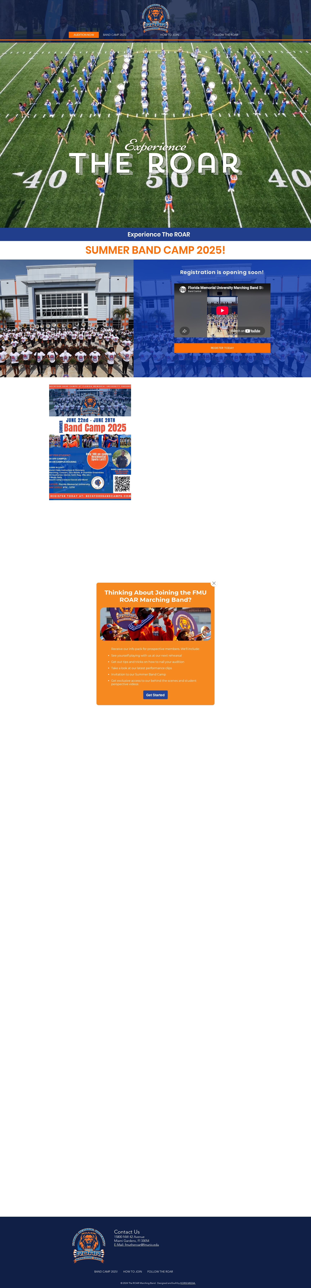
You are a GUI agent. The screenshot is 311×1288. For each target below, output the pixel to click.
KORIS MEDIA (188, 1283)
